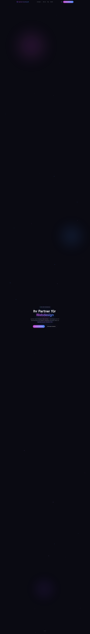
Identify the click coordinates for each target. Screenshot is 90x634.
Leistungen (39, 1)
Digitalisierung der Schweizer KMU (45, 322)
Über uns (44, 1)
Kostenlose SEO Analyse (68, 1)
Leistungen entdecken (51, 326)
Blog (48, 1)
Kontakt (51, 1)
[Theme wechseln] (62, 2)
